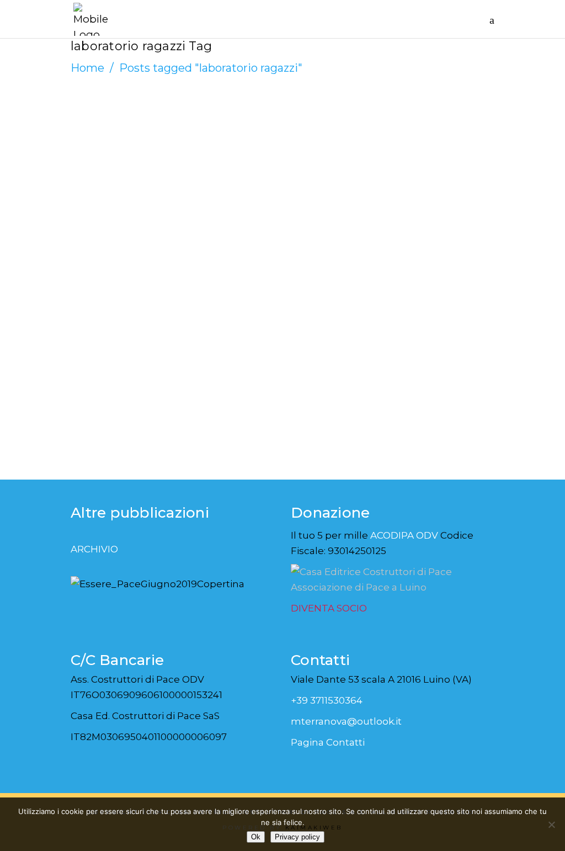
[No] (551, 824)
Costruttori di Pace (130, 142)
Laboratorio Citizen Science (163, 182)
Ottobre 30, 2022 (119, 155)
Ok (255, 837)
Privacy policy (297, 837)
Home (87, 68)
